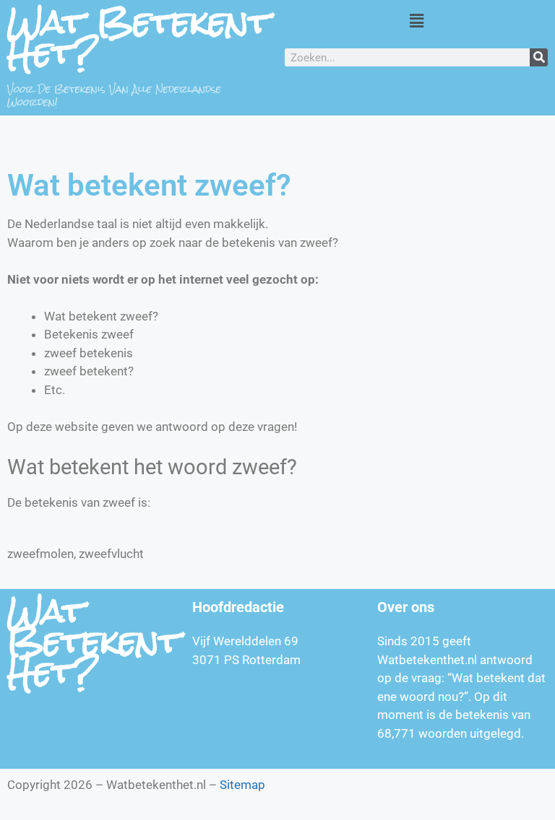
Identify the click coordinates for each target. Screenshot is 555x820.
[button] (416, 20)
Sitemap (242, 784)
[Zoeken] (539, 57)
